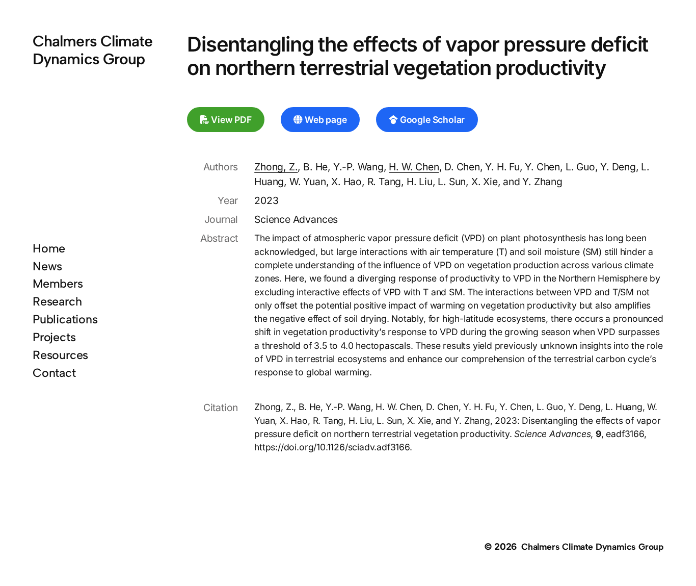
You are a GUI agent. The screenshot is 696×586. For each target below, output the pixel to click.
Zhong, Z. (276, 167)
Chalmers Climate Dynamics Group (93, 50)
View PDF (230, 119)
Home (49, 248)
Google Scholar (431, 119)
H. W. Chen (414, 167)
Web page (324, 119)
